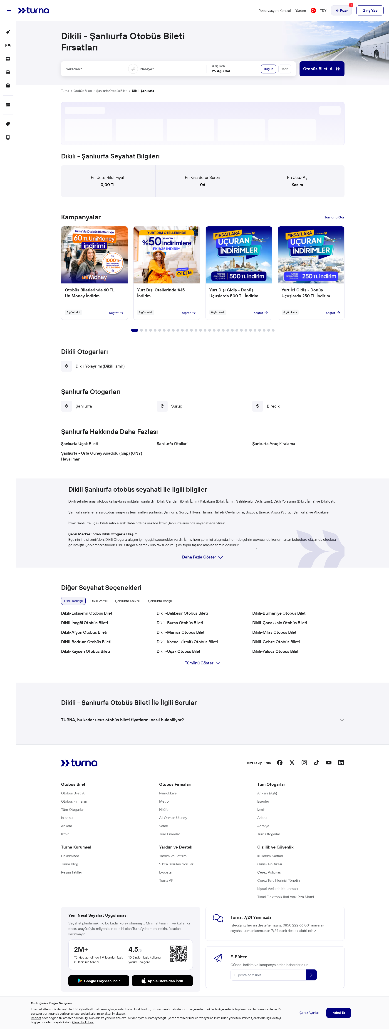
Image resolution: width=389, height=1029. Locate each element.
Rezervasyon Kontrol (274, 10)
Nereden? (74, 69)
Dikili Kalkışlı (73, 600)
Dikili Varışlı (98, 600)
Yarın (284, 69)
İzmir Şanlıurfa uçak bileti (88, 523)
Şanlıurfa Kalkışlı (127, 600)
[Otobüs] (8, 59)
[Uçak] (8, 32)
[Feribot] (8, 86)
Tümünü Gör (334, 217)
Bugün (268, 69)
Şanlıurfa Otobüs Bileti (111, 91)
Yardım (300, 10)
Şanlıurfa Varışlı (160, 600)
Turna (65, 91)
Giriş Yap (370, 10)
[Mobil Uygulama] (8, 137)
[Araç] (8, 72)
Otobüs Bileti (83, 91)
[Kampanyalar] (8, 124)
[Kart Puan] (8, 105)
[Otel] (8, 46)
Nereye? (147, 69)
